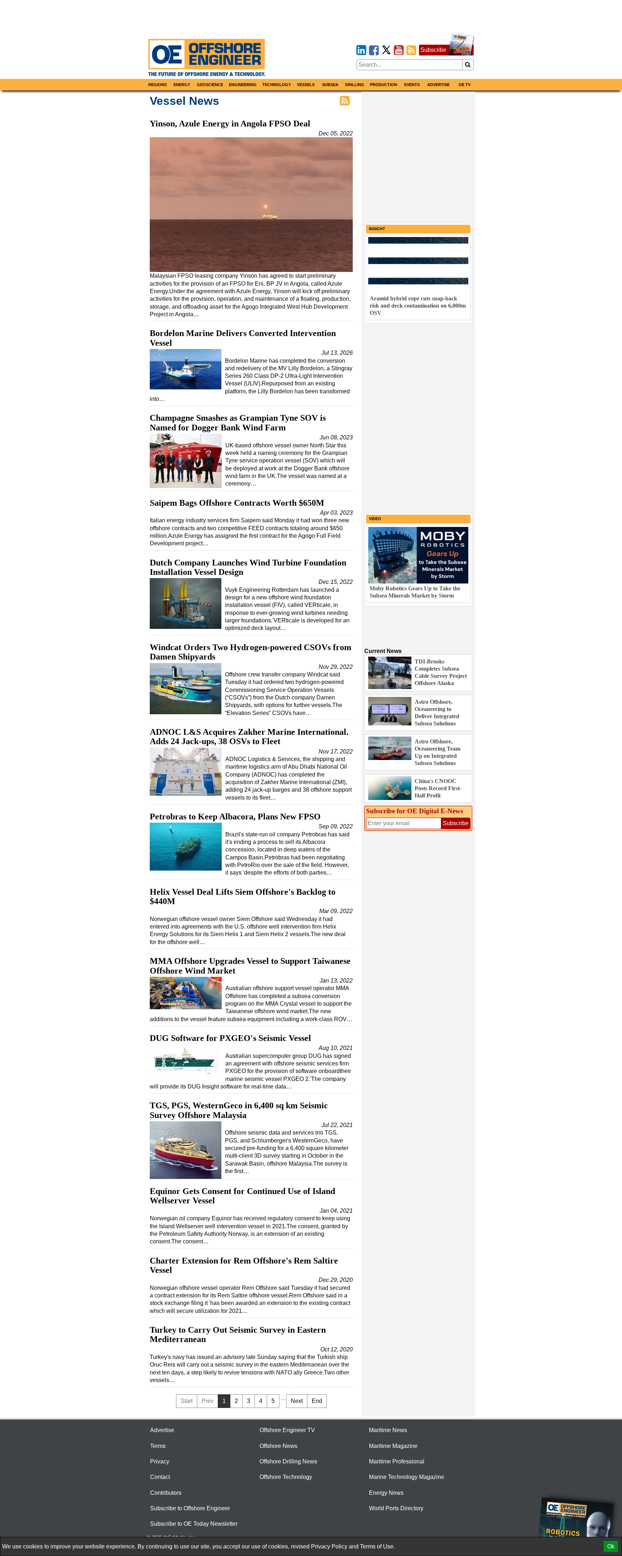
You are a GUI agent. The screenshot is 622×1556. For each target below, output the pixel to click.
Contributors (165, 1493)
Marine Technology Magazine (406, 1477)
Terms (158, 1446)
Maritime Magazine (393, 1446)
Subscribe (433, 50)
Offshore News (278, 1446)
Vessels (306, 84)
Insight (377, 229)
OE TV (464, 84)
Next (297, 1401)
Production (383, 84)
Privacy (159, 1461)
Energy (181, 84)
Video (375, 519)
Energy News (386, 1493)
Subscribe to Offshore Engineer (190, 1508)
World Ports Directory (396, 1508)
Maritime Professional (396, 1461)
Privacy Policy (329, 1546)
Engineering (243, 84)
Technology (276, 84)
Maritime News (388, 1430)
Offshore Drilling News (288, 1461)
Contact (160, 1477)
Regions (157, 84)
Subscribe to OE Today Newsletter (194, 1524)
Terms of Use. (377, 1546)
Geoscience (210, 84)
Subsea (330, 84)
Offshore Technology (286, 1477)
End (317, 1401)
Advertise (438, 84)
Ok (610, 1546)
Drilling (354, 84)
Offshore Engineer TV (287, 1430)
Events (412, 84)
